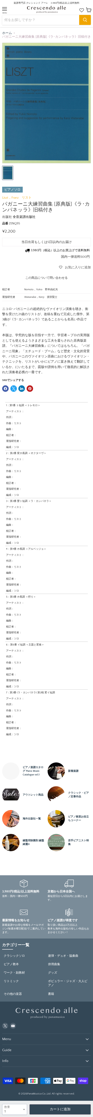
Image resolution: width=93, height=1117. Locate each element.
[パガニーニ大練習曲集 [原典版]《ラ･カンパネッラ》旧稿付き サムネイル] (7, 173)
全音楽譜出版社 (24, 217)
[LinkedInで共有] (21, 388)
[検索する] (85, 20)
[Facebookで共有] (5, 388)
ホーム (7, 33)
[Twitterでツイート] (13, 388)
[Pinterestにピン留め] (30, 388)
